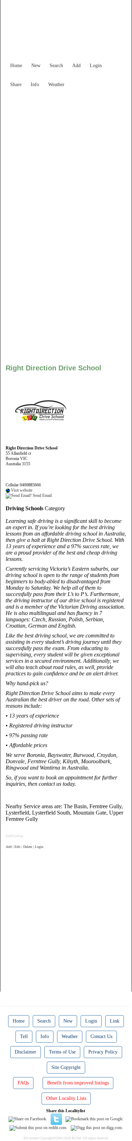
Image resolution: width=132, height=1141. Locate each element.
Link (114, 1021)
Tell (24, 1036)
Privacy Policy (103, 1052)
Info (35, 84)
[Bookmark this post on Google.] (94, 1118)
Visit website (21, 490)
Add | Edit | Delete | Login (24, 847)
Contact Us (101, 1036)
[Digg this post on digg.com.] (97, 1127)
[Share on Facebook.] (28, 1118)
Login (96, 65)
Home (16, 65)
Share (15, 84)
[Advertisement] (66, 156)
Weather (56, 84)
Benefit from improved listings (78, 1082)
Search (56, 65)
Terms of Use (62, 1052)
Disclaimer (25, 1052)
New (35, 65)
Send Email (42, 495)
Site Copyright (66, 1067)
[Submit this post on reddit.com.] (38, 1127)
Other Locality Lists (66, 1098)
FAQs (23, 1082)
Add (76, 65)
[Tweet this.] (56, 1118)
